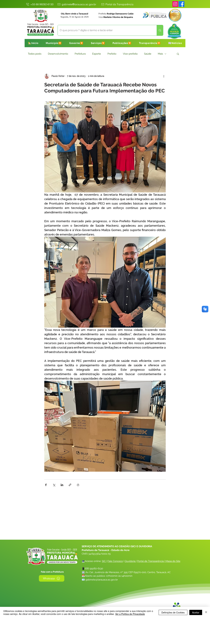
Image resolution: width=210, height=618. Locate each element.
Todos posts (34, 53)
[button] (53, 43)
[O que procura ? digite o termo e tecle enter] (160, 30)
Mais (160, 53)
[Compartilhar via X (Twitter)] (53, 484)
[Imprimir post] (78, 484)
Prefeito (111, 53)
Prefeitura (80, 53)
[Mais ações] (164, 76)
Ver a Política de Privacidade (130, 614)
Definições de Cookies (173, 612)
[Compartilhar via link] (70, 484)
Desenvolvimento (58, 53)
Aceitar (195, 612)
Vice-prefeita (130, 53)
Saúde (147, 53)
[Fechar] (206, 612)
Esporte (96, 53)
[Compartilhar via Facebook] (45, 484)
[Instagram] (175, 4)
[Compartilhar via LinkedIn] (61, 484)
